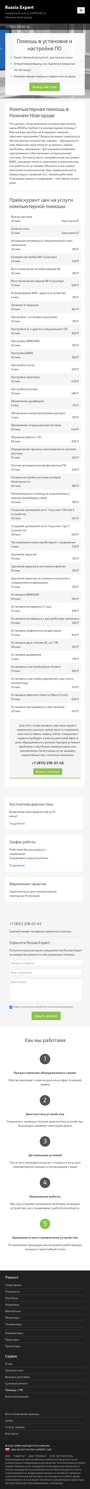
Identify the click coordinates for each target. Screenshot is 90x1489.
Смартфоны (13, 1285)
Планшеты (12, 1291)
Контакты (12, 1433)
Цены (9, 1420)
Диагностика (14, 1370)
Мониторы (12, 1317)
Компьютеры (14, 1333)
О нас (9, 1363)
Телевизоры (13, 1324)
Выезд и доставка (17, 1377)
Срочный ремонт (16, 1383)
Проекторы (13, 1346)
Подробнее (17, 823)
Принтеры (12, 1339)
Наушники (12, 1304)
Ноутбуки (11, 1298)
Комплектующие (16, 1396)
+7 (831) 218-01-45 (17, 26)
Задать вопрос (46, 1016)
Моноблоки (13, 1311)
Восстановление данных (22, 1414)
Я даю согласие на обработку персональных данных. (43, 1006)
